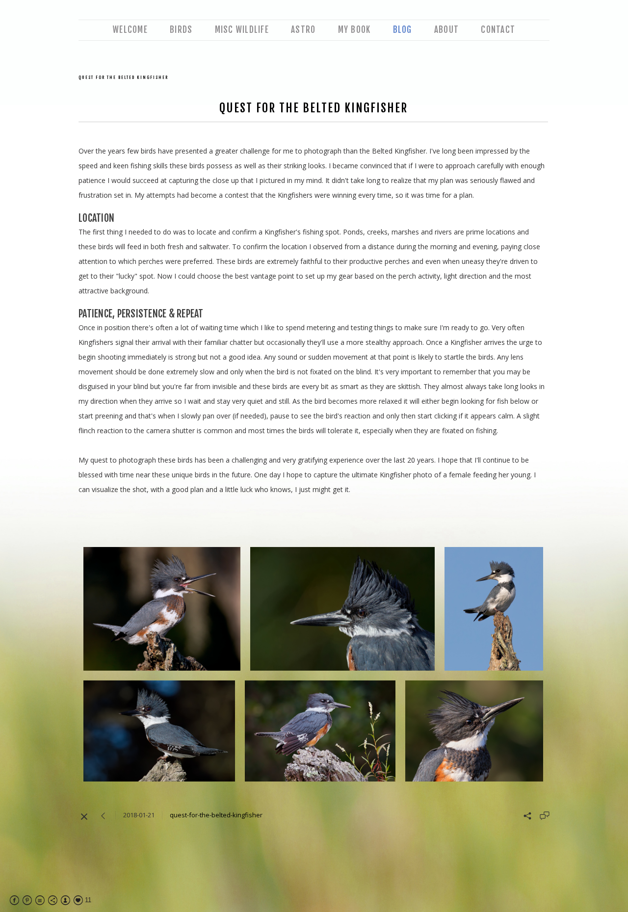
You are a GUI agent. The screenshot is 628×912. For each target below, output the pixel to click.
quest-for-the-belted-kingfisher (216, 814)
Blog (402, 30)
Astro (303, 30)
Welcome (130, 30)
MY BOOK (354, 30)
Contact (498, 30)
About (446, 30)
